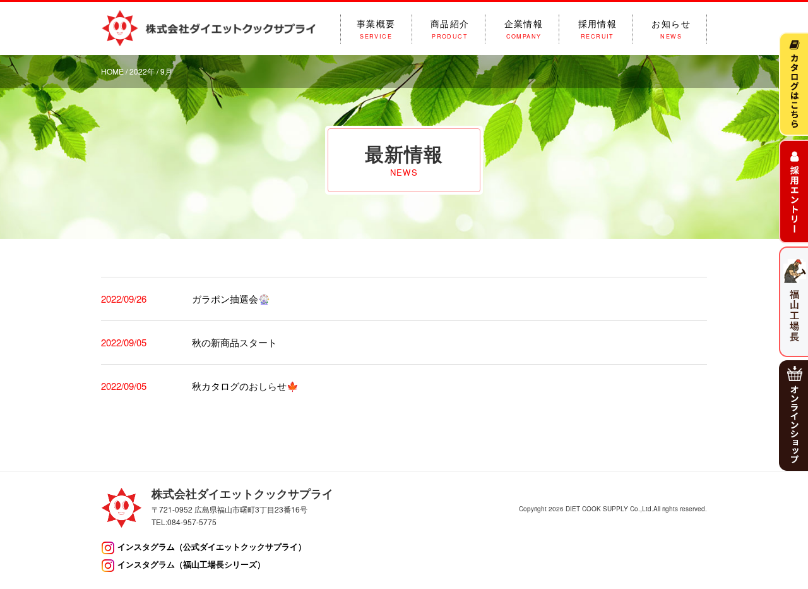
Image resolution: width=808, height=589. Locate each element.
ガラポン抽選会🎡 (231, 298)
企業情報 (524, 29)
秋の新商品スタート (234, 342)
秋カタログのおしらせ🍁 (245, 385)
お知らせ (671, 29)
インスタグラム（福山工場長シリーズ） (191, 564)
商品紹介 (450, 29)
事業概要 (376, 29)
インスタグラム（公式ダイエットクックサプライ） (211, 546)
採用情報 (597, 29)
